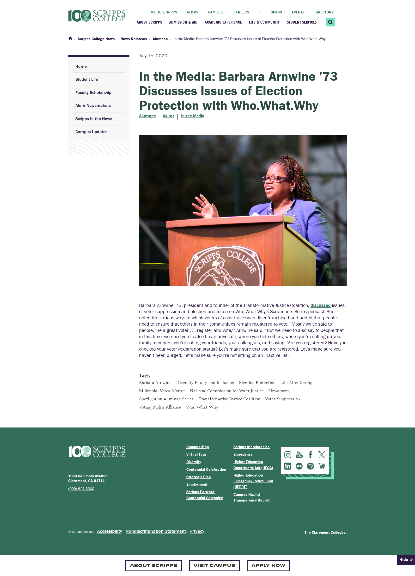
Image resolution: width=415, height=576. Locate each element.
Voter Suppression (282, 399)
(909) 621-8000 (81, 488)
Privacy (196, 531)
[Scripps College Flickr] (299, 466)
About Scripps (149, 22)
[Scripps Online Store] (321, 466)
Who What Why (202, 407)
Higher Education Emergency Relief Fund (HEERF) (253, 481)
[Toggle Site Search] (330, 22)
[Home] (70, 38)
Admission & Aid (183, 22)
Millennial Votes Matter (162, 390)
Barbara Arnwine (155, 382)
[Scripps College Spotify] (310, 466)
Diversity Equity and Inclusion (205, 382)
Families (216, 12)
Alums (193, 12)
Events (298, 12)
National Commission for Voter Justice (227, 390)
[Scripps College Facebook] (310, 455)
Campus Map (197, 446)
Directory (324, 12)
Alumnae (147, 116)
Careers (241, 12)
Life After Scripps (297, 382)
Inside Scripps (163, 12)
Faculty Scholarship (93, 92)
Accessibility (109, 531)
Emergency (242, 454)
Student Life (86, 79)
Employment (197, 484)
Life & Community (264, 22)
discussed (321, 305)
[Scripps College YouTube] (299, 455)
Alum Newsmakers (93, 105)
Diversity (193, 461)
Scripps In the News (93, 118)
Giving (276, 12)
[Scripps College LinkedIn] (288, 466)
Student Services (302, 22)
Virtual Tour (196, 454)
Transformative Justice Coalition (229, 399)
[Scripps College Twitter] (321, 455)
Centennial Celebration (206, 469)
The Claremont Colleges (325, 532)
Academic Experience (223, 22)
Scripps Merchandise (251, 446)
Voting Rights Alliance (160, 407)
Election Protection (257, 382)
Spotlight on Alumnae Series (166, 399)
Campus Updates (91, 131)
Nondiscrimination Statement (156, 531)
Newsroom (279, 390)
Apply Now (268, 565)
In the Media (192, 116)
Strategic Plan (198, 476)
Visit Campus (214, 565)
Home (81, 66)
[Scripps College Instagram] (288, 455)
